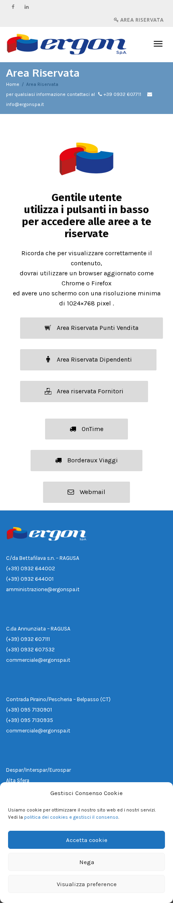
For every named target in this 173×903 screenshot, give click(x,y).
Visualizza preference (87, 884)
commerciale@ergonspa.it (38, 660)
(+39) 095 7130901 (29, 710)
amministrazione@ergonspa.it (43, 589)
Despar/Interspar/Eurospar (38, 770)
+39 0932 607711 (122, 94)
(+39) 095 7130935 (29, 720)
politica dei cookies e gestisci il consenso (71, 817)
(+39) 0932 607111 (28, 639)
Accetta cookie (86, 840)
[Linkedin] (26, 6)
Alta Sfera (17, 780)
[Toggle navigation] (158, 44)
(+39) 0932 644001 (30, 579)
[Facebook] (13, 6)
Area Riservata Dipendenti (93, 359)
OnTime (91, 429)
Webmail (91, 492)
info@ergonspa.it (25, 104)
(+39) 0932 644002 (30, 568)
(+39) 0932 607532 (30, 650)
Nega (86, 862)
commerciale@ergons (33, 731)
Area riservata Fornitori (89, 391)
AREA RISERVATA (141, 19)
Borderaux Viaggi (92, 460)
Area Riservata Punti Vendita (96, 328)
